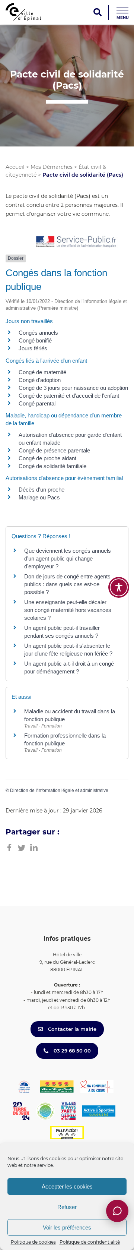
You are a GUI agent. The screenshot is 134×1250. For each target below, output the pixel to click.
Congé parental (37, 403)
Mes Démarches (52, 167)
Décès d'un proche (41, 489)
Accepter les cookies (67, 1186)
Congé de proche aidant (47, 458)
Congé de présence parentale (54, 450)
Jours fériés (33, 348)
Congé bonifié (35, 340)
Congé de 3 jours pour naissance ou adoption (73, 388)
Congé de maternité (42, 372)
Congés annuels (38, 332)
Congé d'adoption (40, 380)
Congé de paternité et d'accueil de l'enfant (69, 395)
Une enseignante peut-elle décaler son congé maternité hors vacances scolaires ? (67, 610)
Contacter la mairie (71, 1029)
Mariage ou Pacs (39, 497)
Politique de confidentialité (90, 1242)
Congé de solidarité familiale (52, 466)
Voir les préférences (67, 1227)
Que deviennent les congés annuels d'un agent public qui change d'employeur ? (67, 558)
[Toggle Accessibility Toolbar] (118, 587)
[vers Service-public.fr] (76, 242)
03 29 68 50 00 (71, 1051)
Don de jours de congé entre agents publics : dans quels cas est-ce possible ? (67, 584)
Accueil (15, 167)
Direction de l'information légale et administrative (59, 790)
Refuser (67, 1207)
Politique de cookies (33, 1242)
